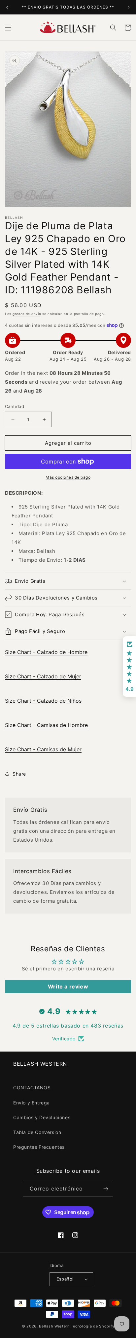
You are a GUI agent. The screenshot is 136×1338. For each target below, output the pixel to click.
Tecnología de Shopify (93, 1326)
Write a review (68, 986)
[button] (8, 27)
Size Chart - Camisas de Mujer (43, 749)
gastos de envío (27, 314)
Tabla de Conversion (37, 1132)
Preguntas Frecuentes (39, 1147)
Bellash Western (54, 1326)
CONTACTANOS (32, 1087)
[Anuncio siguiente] (128, 7)
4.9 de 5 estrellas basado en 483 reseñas (68, 1025)
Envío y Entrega (31, 1102)
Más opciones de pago (68, 477)
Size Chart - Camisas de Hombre (46, 725)
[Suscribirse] (105, 1188)
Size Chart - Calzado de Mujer (43, 676)
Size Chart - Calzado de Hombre (46, 652)
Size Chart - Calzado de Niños (43, 700)
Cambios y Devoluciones (41, 1117)
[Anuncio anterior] (7, 7)
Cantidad (14, 406)
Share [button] (19, 774)
